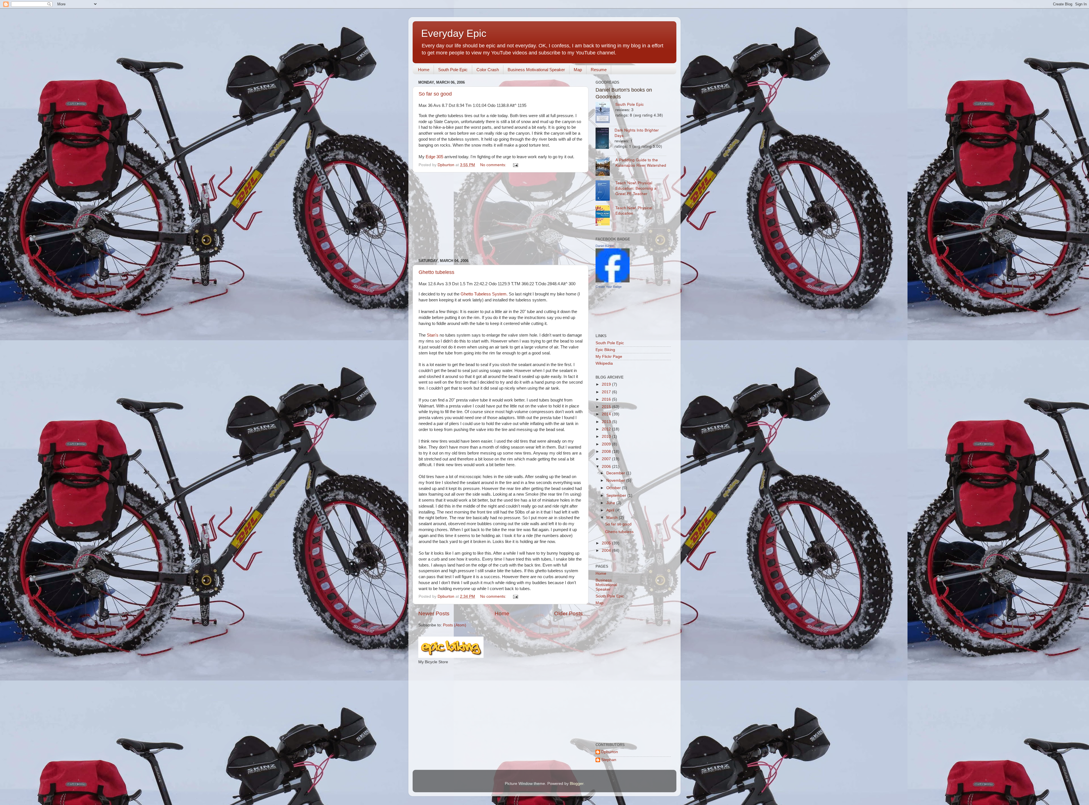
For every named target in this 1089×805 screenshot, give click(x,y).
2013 (607, 422)
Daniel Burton (605, 246)
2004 (607, 550)
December (616, 473)
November (616, 480)
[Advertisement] (500, 215)
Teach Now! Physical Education (633, 210)
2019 (607, 384)
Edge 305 (434, 157)
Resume (599, 69)
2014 (607, 414)
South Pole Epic (453, 69)
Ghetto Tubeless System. (484, 294)
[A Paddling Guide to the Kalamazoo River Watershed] (605, 167)
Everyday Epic (453, 33)
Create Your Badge (609, 286)
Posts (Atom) (454, 625)
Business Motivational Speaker (536, 69)
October (614, 488)
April (610, 510)
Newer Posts (433, 613)
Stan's (432, 335)
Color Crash (487, 69)
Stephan (608, 760)
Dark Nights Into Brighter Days (637, 132)
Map (578, 69)
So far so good (435, 94)
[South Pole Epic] (605, 113)
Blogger (576, 783)
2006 (607, 466)
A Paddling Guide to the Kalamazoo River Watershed (640, 162)
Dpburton (609, 752)
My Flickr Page (609, 356)
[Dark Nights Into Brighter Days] (605, 139)
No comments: (493, 165)
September (616, 495)
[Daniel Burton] (613, 281)
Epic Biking (605, 350)
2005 (607, 543)
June (611, 503)
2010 (607, 436)
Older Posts (568, 613)
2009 (607, 444)
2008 (607, 451)
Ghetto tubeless (436, 272)
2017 (607, 392)
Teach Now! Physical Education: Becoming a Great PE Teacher (636, 188)
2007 (607, 459)
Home (423, 69)
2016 (607, 399)
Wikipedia (604, 363)
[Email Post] (515, 165)
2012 (607, 429)
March (612, 517)
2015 (607, 407)
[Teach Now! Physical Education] (605, 216)
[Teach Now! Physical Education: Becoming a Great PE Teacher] (605, 191)
